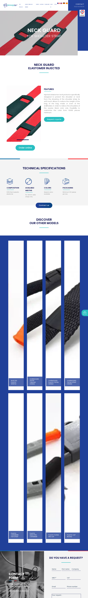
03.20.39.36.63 (79, 6)
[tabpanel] (24, 114)
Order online (25, 147)
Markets (37, 4)
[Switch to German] (64, 3)
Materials (42, 4)
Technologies (47, 4)
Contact (80, 4)
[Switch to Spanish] (67, 3)
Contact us (44, 205)
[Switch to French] (58, 3)
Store (55, 4)
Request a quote (54, 119)
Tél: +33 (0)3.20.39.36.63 (19, 591)
